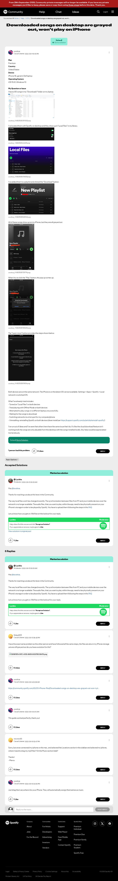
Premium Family (80, 839)
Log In (105, 11)
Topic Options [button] (11, 459)
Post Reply (102, 809)
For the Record (32, 837)
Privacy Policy (37, 871)
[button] (109, 52)
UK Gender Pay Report (43, 876)
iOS (27, 18)
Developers (47, 831)
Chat (59, 12)
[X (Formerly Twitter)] (102, 823)
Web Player (62, 831)
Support (61, 826)
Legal (7, 871)
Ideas (75, 12)
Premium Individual (77, 827)
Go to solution (60, 42)
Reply (102, 451)
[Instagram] (95, 823)
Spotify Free (79, 853)
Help (42, 12)
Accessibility (76, 871)
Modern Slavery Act (12, 876)
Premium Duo (79, 834)
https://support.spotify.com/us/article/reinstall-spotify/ (83, 420)
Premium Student (77, 846)
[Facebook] (109, 823)
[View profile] (10, 52)
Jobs (29, 831)
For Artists (46, 826)
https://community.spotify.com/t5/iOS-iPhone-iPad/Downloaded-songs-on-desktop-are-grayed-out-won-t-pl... (53, 688)
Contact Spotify (64, 845)
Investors (46, 842)
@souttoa (16, 488)
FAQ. (90, 507)
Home (16, 18)
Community (15, 12)
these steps (73, 5)
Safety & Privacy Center (21, 871)
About (29, 826)
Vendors (45, 847)
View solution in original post (19, 531)
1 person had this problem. (19, 450)
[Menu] (113, 11)
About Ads (65, 871)
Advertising (47, 837)
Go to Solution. (22, 440)
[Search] (98, 11)
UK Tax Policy (27, 876)
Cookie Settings (51, 871)
